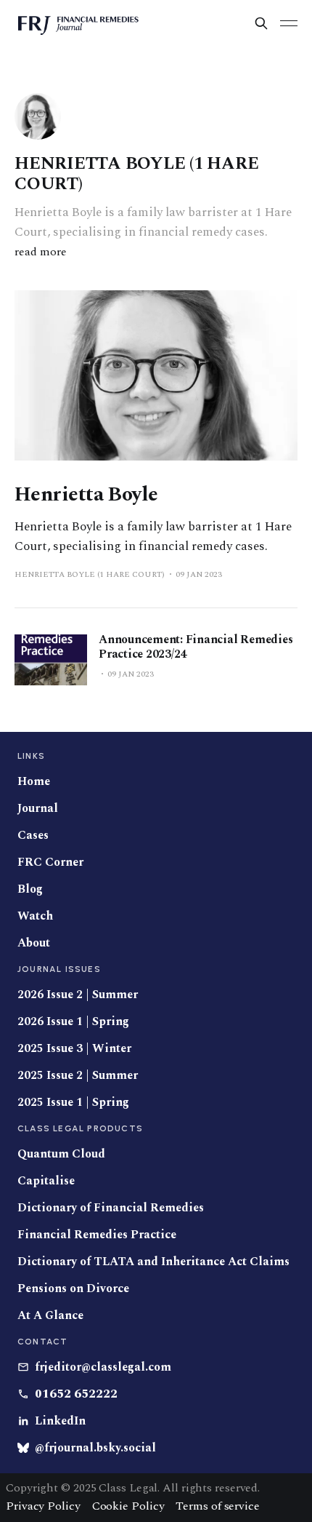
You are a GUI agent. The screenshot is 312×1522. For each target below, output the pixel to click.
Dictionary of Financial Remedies (110, 1208)
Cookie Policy (128, 1506)
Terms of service (217, 1506)
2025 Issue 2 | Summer (77, 1075)
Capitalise (46, 1181)
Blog (30, 889)
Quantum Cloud (61, 1154)
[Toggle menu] (289, 23)
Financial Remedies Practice (96, 1235)
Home (33, 781)
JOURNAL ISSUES (59, 969)
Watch (35, 916)
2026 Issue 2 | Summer (77, 995)
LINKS (31, 756)
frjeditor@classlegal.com (103, 1367)
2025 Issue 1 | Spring (73, 1102)
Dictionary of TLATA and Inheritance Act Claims (153, 1262)
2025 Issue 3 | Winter (74, 1048)
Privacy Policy (43, 1506)
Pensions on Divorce (73, 1288)
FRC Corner (50, 862)
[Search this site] (261, 23)
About (33, 943)
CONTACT (42, 1341)
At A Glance (50, 1315)
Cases (33, 835)
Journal (37, 808)
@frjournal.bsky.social (95, 1448)
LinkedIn (60, 1421)
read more (41, 251)
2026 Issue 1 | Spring (73, 1021)
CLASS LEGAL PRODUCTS (80, 1128)
